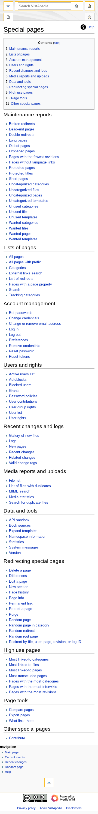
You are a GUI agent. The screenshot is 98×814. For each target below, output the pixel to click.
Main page (12, 752)
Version (15, 553)
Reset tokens (19, 357)
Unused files (19, 212)
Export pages (19, 715)
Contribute (17, 738)
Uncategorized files (24, 190)
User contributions (23, 401)
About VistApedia (51, 808)
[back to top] (49, 782)
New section (18, 587)
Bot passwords (20, 313)
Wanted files (19, 228)
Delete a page (20, 570)
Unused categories (23, 206)
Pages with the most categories (34, 681)
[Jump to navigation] (8, 6)
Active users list (22, 374)
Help (90, 27)
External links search (25, 273)
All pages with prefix (25, 262)
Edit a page (18, 581)
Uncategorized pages (25, 195)
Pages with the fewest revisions (34, 157)
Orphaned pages (22, 151)
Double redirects (22, 135)
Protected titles (21, 173)
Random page (20, 620)
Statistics (16, 542)
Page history (19, 592)
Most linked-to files (24, 665)
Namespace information (27, 537)
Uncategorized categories (29, 184)
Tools (89, 17)
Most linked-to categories (29, 659)
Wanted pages (20, 234)
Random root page (23, 636)
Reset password (21, 351)
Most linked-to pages (25, 670)
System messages (24, 547)
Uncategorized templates (28, 201)
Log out (15, 335)
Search (14, 290)
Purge (13, 614)
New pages (17, 446)
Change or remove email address (35, 324)
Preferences (18, 340)
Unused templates (23, 217)
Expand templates (23, 531)
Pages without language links (32, 162)
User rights (17, 418)
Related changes (22, 457)
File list (14, 481)
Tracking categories (24, 295)
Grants (14, 391)
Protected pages (22, 168)
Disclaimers (74, 808)
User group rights (22, 407)
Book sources (20, 525)
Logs (13, 441)
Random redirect (22, 631)
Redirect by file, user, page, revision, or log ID (45, 642)
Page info (16, 598)
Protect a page (20, 609)
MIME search (19, 491)
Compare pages (21, 710)
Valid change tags (23, 463)
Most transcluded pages (28, 676)
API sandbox (19, 520)
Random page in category (29, 625)
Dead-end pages (22, 129)
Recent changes (22, 452)
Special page (8, 17)
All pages (16, 257)
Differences (18, 576)
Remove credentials (24, 346)
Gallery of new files (24, 436)
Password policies (23, 396)
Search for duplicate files (28, 502)
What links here (21, 721)
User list (15, 413)
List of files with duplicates (30, 486)
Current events (15, 757)
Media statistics (21, 497)
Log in (14, 329)
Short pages (18, 179)
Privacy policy (26, 808)
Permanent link (21, 603)
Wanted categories (23, 223)
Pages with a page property (30, 284)
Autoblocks (18, 380)
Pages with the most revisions (33, 692)
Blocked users (20, 385)
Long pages (18, 140)
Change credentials (24, 318)
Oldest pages (19, 146)
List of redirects (21, 279)
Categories (17, 268)
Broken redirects (22, 124)
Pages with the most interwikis (33, 687)
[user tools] (89, 6)
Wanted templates (23, 239)
